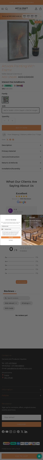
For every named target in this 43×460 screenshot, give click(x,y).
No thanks (11, 240)
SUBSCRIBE (10, 237)
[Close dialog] (41, 216)
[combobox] (2, 229)
